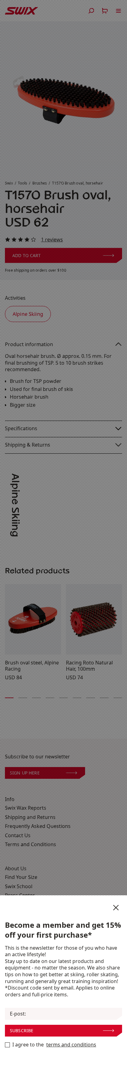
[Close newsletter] (116, 907)
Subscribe (21, 1030)
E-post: (18, 1014)
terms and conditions (71, 1044)
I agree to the (54, 1044)
